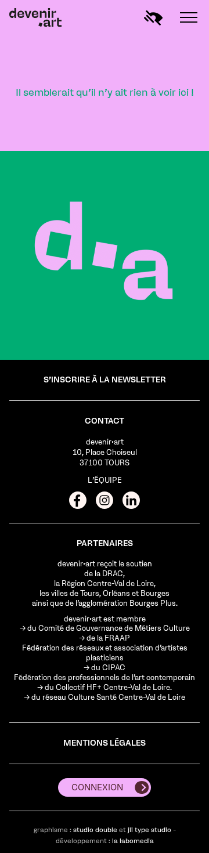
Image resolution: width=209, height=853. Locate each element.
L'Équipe (105, 480)
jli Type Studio (149, 830)
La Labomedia (133, 841)
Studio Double (95, 830)
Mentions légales (104, 743)
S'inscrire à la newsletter (105, 380)
